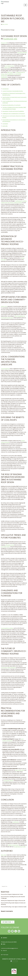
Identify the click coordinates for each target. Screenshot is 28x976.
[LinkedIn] (12, 931)
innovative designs (22, 52)
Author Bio (5, 126)
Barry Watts (5, 24)
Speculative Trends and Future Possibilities (13, 111)
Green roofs (4, 306)
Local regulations (5, 368)
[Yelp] (15, 931)
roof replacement (9, 66)
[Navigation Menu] (25, 5)
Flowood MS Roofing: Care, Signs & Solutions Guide (13, 906)
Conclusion (5, 123)
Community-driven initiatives (8, 667)
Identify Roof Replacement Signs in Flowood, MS (13, 900)
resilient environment (13, 845)
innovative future (5, 546)
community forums (8, 780)
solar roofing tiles (19, 770)
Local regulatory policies (7, 628)
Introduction (5, 88)
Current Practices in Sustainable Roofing (12, 91)
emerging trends (10, 545)
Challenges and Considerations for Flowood (13, 113)
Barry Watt (3, 855)
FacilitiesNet (4, 77)
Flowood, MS (10, 38)
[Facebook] (9, 931)
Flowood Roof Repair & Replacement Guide (12, 894)
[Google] (19, 931)
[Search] (25, 886)
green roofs (7, 67)
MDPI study (10, 72)
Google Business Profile (19, 846)
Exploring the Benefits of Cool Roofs (11, 105)
